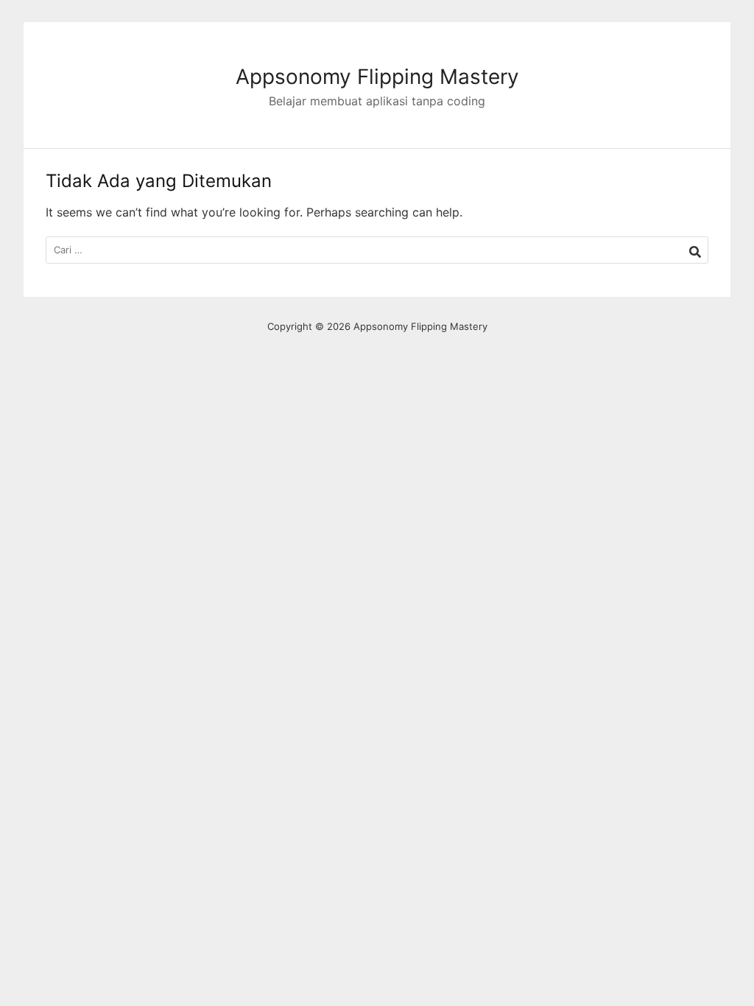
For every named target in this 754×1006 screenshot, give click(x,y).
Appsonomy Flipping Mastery (377, 76)
